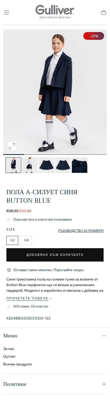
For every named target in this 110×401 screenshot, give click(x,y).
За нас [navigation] (8, 349)
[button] (6, 12)
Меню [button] (10, 335)
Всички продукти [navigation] (17, 364)
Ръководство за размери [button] (81, 231)
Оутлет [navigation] (9, 356)
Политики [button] (14, 384)
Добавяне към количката (55, 255)
